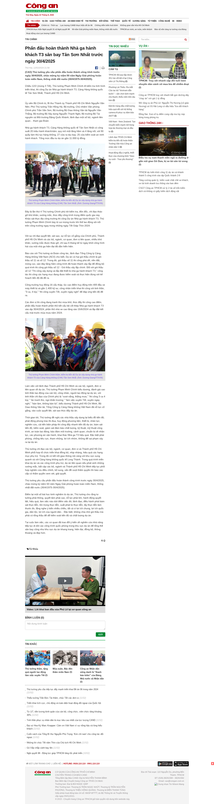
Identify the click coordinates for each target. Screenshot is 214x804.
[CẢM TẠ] (122, 58)
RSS (133, 39)
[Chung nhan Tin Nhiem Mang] (169, 784)
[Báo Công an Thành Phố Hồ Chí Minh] (27, 20)
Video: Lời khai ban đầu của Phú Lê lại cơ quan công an (59, 609)
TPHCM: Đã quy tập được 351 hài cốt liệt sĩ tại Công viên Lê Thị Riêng (120, 78)
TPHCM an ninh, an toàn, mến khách (136, 29)
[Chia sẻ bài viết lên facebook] (96, 67)
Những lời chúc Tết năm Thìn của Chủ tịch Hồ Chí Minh (54, 742)
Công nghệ (164, 21)
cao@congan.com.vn (174, 781)
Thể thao (115, 21)
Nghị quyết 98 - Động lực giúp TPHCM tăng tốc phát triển (54, 753)
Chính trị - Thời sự (49, 25)
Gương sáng (139, 21)
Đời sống (104, 21)
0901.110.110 (93, 763)
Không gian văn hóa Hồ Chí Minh (134, 25)
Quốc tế (126, 21)
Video (179, 21)
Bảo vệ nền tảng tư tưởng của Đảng (170, 29)
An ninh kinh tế (75, 21)
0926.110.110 (79, 763)
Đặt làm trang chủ (39, 763)
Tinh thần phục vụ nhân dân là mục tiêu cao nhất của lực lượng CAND (61, 720)
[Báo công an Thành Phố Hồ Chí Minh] (42, 7)
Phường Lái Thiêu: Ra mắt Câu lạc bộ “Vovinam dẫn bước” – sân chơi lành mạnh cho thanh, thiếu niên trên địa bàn (122, 94)
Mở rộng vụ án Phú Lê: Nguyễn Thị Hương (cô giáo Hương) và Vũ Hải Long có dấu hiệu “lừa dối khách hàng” (164, 106)
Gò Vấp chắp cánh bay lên (39, 748)
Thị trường (91, 21)
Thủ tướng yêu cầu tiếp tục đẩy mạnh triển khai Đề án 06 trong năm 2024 (62, 689)
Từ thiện (152, 21)
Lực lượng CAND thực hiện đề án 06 (76, 25)
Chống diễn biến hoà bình (106, 25)
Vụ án (45, 21)
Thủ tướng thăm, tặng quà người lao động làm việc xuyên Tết (36, 672)
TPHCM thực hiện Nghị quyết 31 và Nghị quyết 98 (48, 29)
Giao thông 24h (58, 21)
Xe (173, 21)
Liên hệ (57, 763)
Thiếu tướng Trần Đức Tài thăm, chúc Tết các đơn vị (53, 698)
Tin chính (35, 21)
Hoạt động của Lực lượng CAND (40, 33)
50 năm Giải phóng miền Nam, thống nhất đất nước (95, 29)
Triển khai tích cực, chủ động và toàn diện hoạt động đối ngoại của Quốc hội (64, 703)
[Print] (103, 67)
